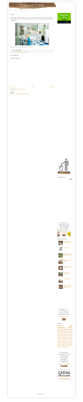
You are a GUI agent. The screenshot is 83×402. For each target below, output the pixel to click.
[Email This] (16, 50)
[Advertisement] (61, 33)
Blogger (43, 394)
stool (71, 345)
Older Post (51, 86)
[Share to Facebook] (19, 50)
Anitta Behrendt (29, 46)
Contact (15, 9)
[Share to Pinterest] (20, 50)
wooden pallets (64, 346)
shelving (66, 345)
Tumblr (25, 9)
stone (68, 331)
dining (15, 51)
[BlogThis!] (17, 50)
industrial (59, 344)
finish (65, 329)
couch (69, 335)
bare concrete (67, 342)
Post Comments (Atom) (20, 89)
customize (59, 346)
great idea (61, 332)
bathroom (63, 334)
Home (11, 9)
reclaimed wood (65, 340)
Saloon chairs (66, 247)
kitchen (25, 51)
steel (69, 345)
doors (71, 342)
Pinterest (21, 9)
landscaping (61, 327)
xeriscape (59, 337)
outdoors (60, 325)
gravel (71, 340)
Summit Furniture (67, 278)
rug (69, 337)
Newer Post (13, 86)
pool (61, 345)
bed (71, 335)
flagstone (66, 344)
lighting (62, 344)
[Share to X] (18, 50)
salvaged (59, 341)
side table (64, 341)
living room (70, 341)
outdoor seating (68, 332)
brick (63, 345)
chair (58, 340)
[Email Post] (14, 50)
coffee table (60, 335)
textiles (63, 342)
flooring (22, 51)
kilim (71, 337)
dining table (18, 51)
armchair (65, 335)
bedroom (68, 334)
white (28, 51)
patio (70, 325)
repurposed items (68, 338)
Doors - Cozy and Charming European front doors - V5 (67, 286)
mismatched (59, 342)
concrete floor (60, 338)
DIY (71, 334)
